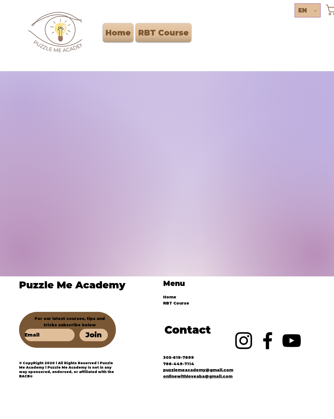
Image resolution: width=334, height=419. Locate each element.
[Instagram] (243, 340)
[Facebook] (267, 340)
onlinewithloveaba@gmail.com (198, 376)
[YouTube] (291, 340)
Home (169, 297)
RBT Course (176, 303)
